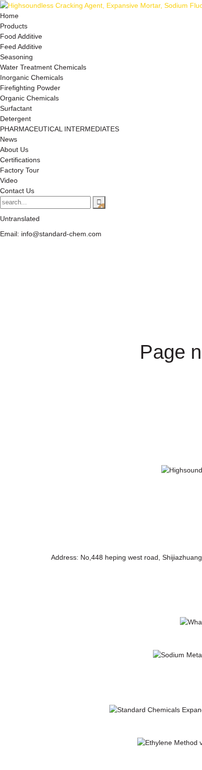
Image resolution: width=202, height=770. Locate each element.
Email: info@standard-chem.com (50, 234)
